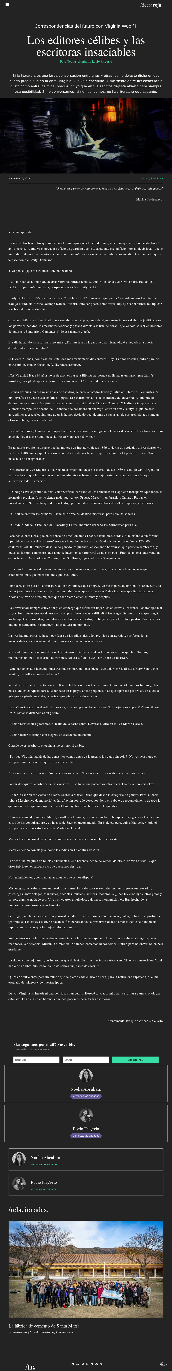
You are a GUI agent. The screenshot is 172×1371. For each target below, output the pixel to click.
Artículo (34, 1332)
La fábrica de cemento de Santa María (44, 1325)
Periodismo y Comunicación (56, 1332)
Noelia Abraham (86, 1089)
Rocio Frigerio (86, 1129)
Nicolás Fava (20, 1332)
